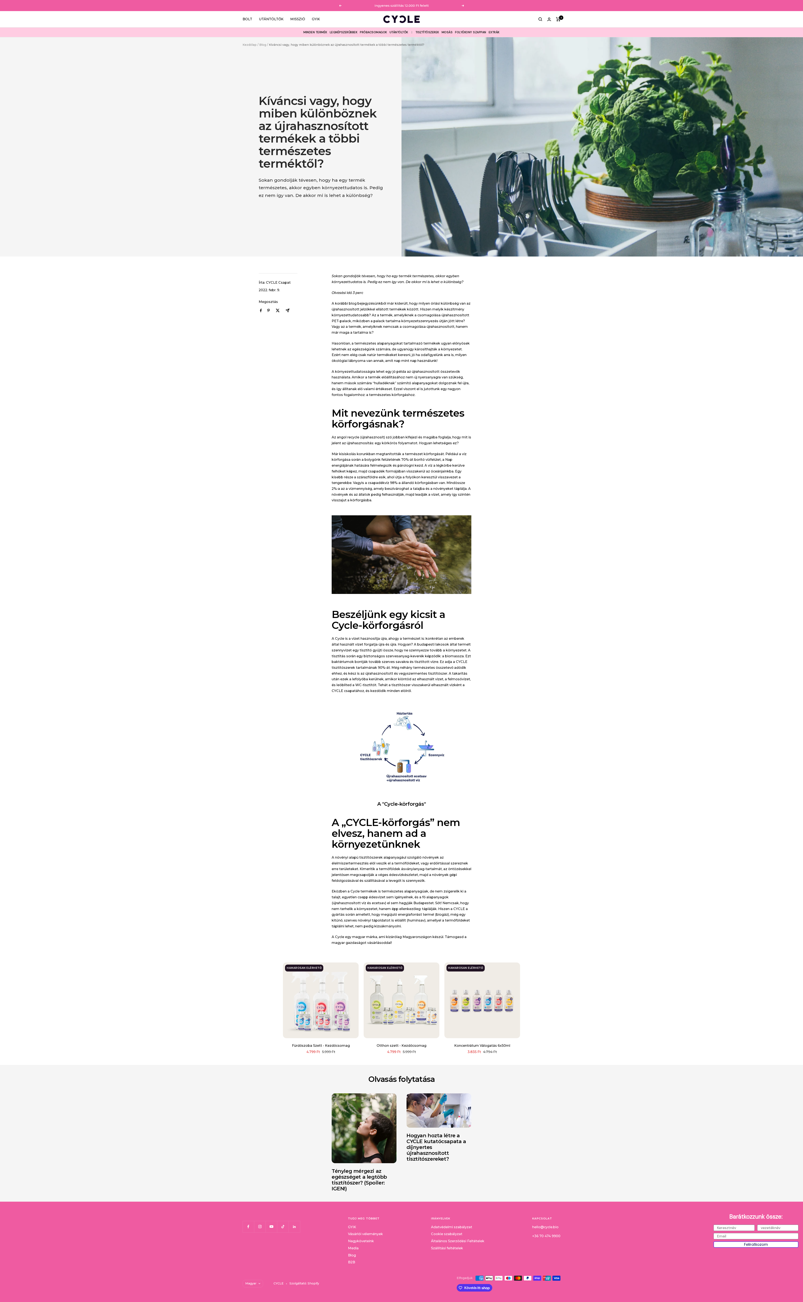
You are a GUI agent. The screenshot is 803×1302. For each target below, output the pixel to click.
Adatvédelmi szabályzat (451, 1227)
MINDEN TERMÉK (315, 32)
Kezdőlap (250, 45)
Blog (262, 45)
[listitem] (261, 310)
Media (353, 1248)
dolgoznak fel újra (454, 383)
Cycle (339, 639)
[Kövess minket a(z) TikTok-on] (283, 1226)
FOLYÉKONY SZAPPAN (470, 32)
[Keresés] (540, 19)
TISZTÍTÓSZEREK (427, 32)
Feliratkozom (756, 1244)
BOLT (247, 19)
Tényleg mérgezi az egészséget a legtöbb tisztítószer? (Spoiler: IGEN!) (359, 1180)
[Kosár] (558, 19)
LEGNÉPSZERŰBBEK (344, 32)
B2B (351, 1262)
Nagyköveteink (361, 1241)
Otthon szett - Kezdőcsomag (401, 1046)
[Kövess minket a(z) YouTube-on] (271, 1226)
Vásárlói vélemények (365, 1234)
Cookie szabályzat (446, 1234)
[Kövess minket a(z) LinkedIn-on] (294, 1226)
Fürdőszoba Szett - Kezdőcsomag (321, 1046)
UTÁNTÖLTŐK (271, 19)
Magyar (250, 1283)
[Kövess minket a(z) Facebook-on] (248, 1226)
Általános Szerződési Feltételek (457, 1241)
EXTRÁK (494, 32)
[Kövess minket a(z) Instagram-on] (260, 1226)
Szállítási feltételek (447, 1248)
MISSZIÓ (297, 19)
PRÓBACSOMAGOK (373, 32)
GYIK (316, 19)
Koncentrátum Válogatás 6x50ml (482, 1046)
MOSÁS (447, 32)
